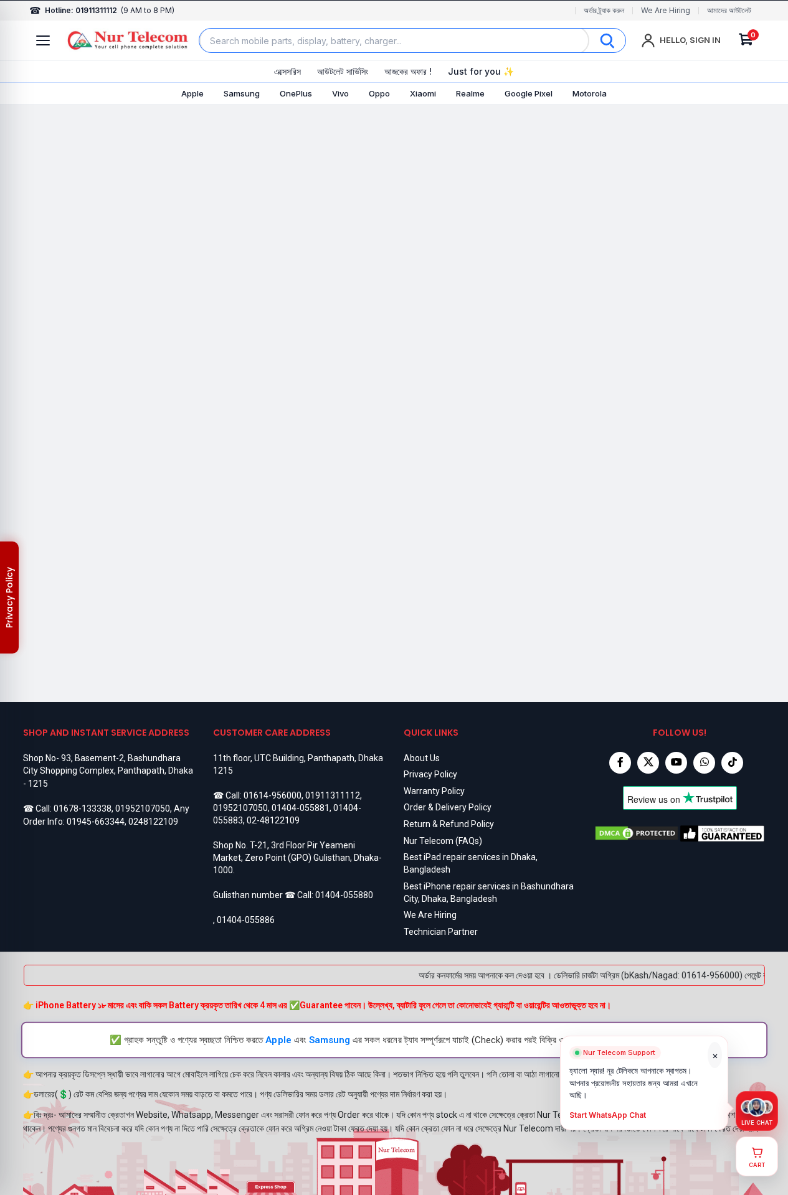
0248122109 (153, 822)
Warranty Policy (434, 791)
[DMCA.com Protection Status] (637, 833)
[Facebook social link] (620, 763)
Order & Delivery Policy (447, 807)
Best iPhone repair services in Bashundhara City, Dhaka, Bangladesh (489, 892)
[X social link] (648, 763)
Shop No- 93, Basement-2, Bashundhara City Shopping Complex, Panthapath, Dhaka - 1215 (108, 771)
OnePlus (296, 93)
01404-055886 (246, 920)
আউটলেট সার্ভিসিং (342, 71)
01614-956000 (272, 795)
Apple (192, 93)
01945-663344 (96, 822)
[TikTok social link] (732, 763)
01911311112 (332, 795)
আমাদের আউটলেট (729, 10)
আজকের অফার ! (408, 71)
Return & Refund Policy (449, 824)
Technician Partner (441, 932)
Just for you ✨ (481, 71)
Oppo (379, 93)
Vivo (340, 93)
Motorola (589, 93)
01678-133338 (83, 808)
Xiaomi (423, 93)
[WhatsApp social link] (704, 763)
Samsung (242, 93)
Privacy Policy (430, 774)
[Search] (607, 40)
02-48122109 (273, 820)
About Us (422, 758)
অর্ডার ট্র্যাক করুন (604, 10)
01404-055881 (301, 808)
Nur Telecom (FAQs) (443, 841)
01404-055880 (344, 895)
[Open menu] (43, 40)
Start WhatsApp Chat (607, 1115)
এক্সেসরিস (287, 71)
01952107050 (142, 808)
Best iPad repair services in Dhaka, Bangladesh (471, 863)
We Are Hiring (665, 10)
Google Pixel (529, 93)
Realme (470, 93)
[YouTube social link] (676, 763)
